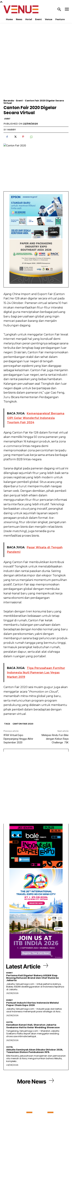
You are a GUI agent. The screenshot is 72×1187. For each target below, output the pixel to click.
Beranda (8, 100)
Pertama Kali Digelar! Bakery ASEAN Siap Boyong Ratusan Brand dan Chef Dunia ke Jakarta (32, 978)
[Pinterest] (23, 136)
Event (19, 100)
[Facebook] (6, 136)
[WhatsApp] (31, 136)
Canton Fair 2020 (23, 724)
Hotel (9, 1022)
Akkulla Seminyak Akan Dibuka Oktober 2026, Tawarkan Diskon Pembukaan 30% (34, 1051)
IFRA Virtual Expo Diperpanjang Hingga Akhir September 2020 (18, 739)
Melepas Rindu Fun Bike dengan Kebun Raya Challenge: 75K (55, 739)
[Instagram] (32, 1170)
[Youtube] (46, 1170)
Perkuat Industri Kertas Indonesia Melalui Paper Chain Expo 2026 (32, 1004)
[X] (15, 136)
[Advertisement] (36, 63)
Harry (11, 129)
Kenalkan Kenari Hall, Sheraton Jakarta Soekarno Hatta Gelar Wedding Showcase (33, 1026)
